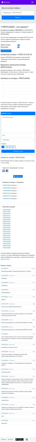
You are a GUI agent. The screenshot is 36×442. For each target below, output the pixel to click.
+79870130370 (6, 222)
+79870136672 (6, 228)
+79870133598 (6, 242)
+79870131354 (6, 240)
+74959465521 (4, 268)
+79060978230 (4, 282)
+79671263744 (4, 404)
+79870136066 (6, 190)
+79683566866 (4, 351)
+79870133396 (6, 188)
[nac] (32, 2)
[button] (18, 18)
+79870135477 (6, 214)
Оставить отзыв (5, 50)
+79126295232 (4, 376)
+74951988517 (4, 296)
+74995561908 (4, 319)
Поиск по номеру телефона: (11, 8)
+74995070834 (4, 327)
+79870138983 (6, 248)
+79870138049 (6, 224)
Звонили (6, 2)
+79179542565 (4, 420)
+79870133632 (6, 212)
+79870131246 (6, 193)
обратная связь (5, 259)
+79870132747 (6, 216)
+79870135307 (6, 226)
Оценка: (3, 144)
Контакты (10, 439)
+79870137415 (6, 196)
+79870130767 (6, 238)
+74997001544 (4, 360)
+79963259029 (4, 275)
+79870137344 (6, 230)
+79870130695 (6, 218)
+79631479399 (4, 304)
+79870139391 (6, 198)
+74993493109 (4, 413)
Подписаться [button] (18, 176)
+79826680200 (4, 397)
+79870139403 (6, 185)
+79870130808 (6, 210)
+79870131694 (6, 246)
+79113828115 (4, 334)
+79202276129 (4, 344)
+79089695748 (4, 388)
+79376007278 (4, 289)
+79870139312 (6, 234)
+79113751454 (4, 311)
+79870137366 (6, 220)
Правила (3, 439)
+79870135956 (6, 244)
